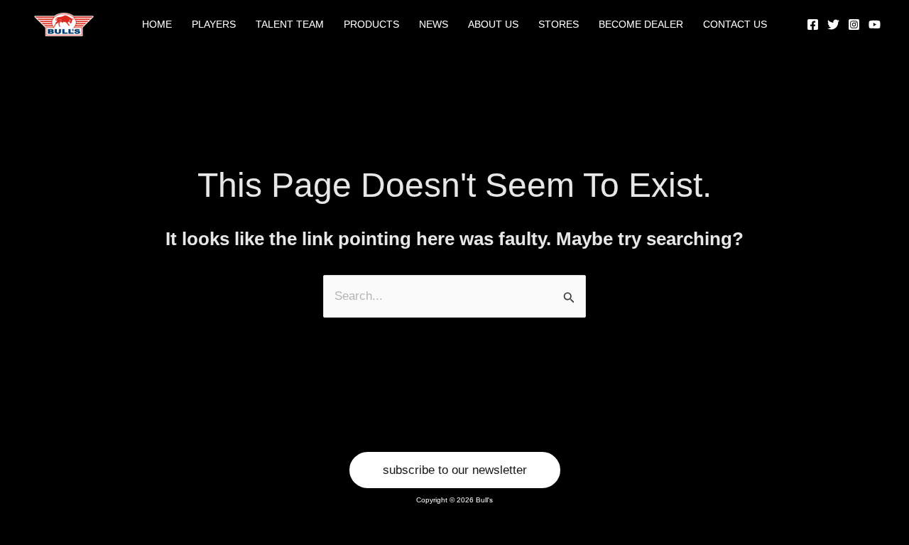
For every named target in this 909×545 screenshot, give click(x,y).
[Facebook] (813, 24)
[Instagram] (854, 24)
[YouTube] (875, 24)
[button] (454, 470)
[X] (833, 24)
